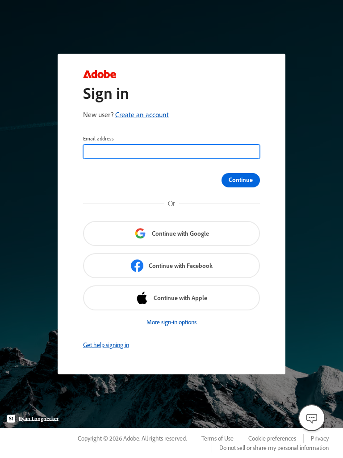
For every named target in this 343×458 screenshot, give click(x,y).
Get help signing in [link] (106, 345)
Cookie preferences (272, 438)
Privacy (320, 438)
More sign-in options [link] (171, 322)
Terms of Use (217, 438)
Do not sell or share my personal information (274, 448)
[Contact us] (311, 417)
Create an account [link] (142, 114)
